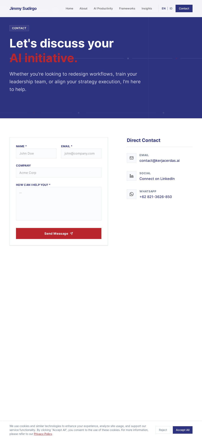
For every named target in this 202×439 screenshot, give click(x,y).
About (83, 8)
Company (23, 165)
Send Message (56, 233)
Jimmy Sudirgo (23, 8)
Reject (163, 430)
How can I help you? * (33, 184)
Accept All (182, 430)
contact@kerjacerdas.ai (159, 160)
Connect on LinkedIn (157, 179)
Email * (66, 146)
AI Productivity (103, 8)
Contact (184, 8)
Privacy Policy (43, 433)
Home (69, 8)
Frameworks (127, 8)
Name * (21, 146)
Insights (147, 8)
